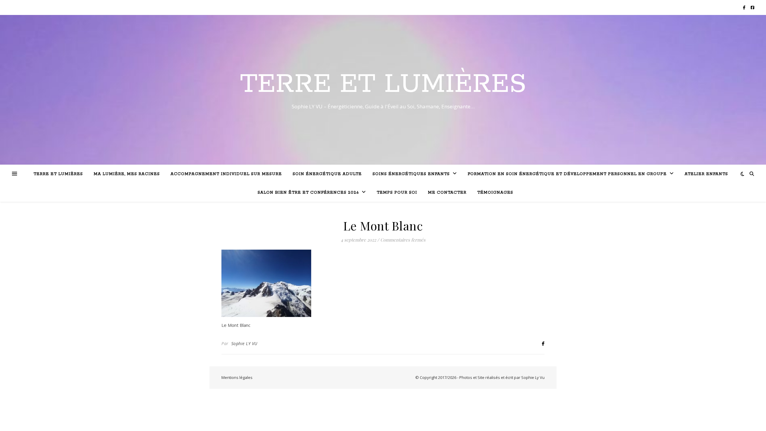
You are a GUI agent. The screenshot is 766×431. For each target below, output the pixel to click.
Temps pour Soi (397, 192)
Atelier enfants (706, 174)
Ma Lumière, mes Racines (127, 174)
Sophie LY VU (244, 343)
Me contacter (447, 192)
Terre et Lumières (383, 84)
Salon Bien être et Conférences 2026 (308, 192)
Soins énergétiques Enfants (411, 174)
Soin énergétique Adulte (327, 174)
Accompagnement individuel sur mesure (226, 174)
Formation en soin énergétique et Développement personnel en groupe (567, 174)
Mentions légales (237, 377)
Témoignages (495, 192)
